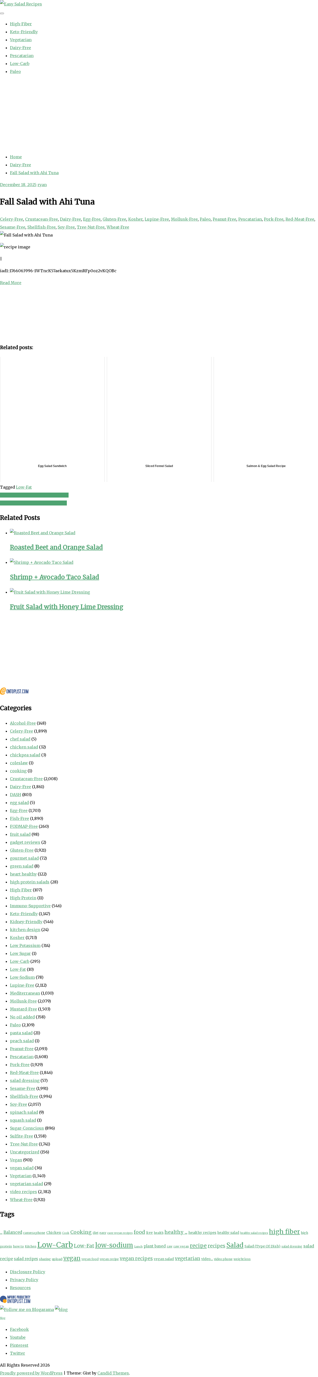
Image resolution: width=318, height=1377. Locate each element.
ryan (42, 184)
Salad (234, 1245)
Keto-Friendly (24, 31)
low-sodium (114, 1245)
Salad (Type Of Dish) (262, 1246)
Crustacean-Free (41, 219)
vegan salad (22, 1167)
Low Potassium (25, 945)
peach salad (22, 1040)
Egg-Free (92, 219)
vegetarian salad (26, 1183)
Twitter (17, 1353)
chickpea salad (25, 754)
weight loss (242, 1259)
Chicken (53, 1232)
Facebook (19, 1329)
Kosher (135, 219)
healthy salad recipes (254, 1233)
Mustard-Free (23, 1009)
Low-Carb (19, 63)
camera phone (34, 1233)
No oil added (22, 1016)
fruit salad (20, 834)
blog (2, 1318)
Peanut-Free (224, 219)
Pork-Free (273, 219)
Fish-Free (19, 818)
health (158, 1233)
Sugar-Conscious (27, 1128)
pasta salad (21, 1032)
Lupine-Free (157, 219)
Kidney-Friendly (26, 921)
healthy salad (228, 1233)
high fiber (284, 1232)
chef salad (20, 739)
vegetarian (187, 1258)
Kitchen (30, 1246)
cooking (18, 770)
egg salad (19, 802)
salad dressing (25, 1080)
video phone (223, 1259)
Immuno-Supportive (30, 905)
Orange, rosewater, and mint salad (34, 495)
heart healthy (23, 874)
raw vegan (181, 1246)
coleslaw (19, 762)
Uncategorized (24, 1151)
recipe (198, 1245)
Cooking (81, 1232)
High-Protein (23, 897)
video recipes (23, 1191)
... (1, 1232)
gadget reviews (25, 842)
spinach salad (24, 1112)
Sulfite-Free (21, 1136)
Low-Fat (24, 487)
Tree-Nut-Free (91, 227)
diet (95, 1233)
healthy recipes (202, 1232)
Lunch (138, 1246)
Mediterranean (25, 993)
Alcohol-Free (23, 723)
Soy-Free (66, 227)
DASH (15, 794)
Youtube (18, 1337)
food (139, 1232)
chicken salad (24, 746)
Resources (20, 1287)
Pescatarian (22, 55)
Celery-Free (11, 219)
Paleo (15, 71)
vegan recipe (109, 1259)
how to (18, 1246)
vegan (71, 1258)
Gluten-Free (114, 219)
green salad (21, 866)
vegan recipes (136, 1258)
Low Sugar (20, 953)
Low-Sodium (22, 977)
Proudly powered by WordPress (31, 1373)
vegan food (90, 1259)
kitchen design (25, 929)
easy (102, 1233)
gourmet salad (24, 858)
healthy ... (175, 1232)
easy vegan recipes (120, 1233)
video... (207, 1259)
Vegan (16, 1159)
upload (57, 1259)
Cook (65, 1233)
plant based (155, 1246)
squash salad (23, 1120)
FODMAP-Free (24, 826)
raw (169, 1246)
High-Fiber (21, 23)
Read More (10, 282)
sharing (45, 1259)
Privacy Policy (24, 1279)
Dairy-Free (20, 47)
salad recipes (26, 1258)
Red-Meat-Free (299, 219)
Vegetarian (21, 39)
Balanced (12, 1232)
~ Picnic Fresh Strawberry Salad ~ (33, 503)
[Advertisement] (159, 114)
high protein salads (29, 881)
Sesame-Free (12, 227)
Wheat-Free (118, 227)
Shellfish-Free (41, 227)
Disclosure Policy (27, 1271)
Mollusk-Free (184, 219)
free (149, 1233)
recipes (216, 1246)
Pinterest (19, 1345)
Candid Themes (113, 1373)
